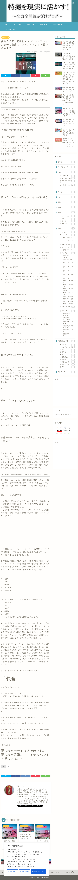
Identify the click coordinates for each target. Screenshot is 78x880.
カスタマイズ (12, 871)
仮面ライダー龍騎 (68, 303)
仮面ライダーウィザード (68, 267)
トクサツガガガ (66, 244)
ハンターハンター (66, 216)
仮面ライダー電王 (68, 299)
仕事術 (66, 349)
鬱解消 (66, 367)
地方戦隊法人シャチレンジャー (68, 318)
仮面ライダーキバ (68, 278)
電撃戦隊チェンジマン (68, 334)
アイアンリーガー (65, 167)
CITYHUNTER (66, 176)
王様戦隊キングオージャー (68, 326)
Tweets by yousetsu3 (63, 414)
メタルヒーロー (57, 24)
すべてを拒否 (24, 871)
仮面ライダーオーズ (68, 271)
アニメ (65, 172)
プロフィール (18, 24)
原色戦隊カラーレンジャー (68, 314)
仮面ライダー (31, 24)
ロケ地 (65, 192)
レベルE (66, 219)
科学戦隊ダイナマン (68, 330)
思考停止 (66, 352)
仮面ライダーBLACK (66, 256)
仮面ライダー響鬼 (68, 301)
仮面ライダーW (67, 260)
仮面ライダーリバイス (68, 293)
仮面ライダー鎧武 (68, 296)
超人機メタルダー (68, 250)
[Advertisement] (65, 393)
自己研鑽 (66, 359)
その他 (65, 162)
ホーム (7, 24)
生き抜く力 (65, 372)
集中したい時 (66, 364)
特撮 (66, 228)
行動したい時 (66, 362)
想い (65, 207)
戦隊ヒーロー (44, 24)
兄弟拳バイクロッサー (67, 307)
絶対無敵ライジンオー (67, 186)
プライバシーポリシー (11, 29)
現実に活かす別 (66, 341)
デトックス (66, 344)
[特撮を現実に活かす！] (39, 21)
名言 (65, 197)
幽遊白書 (66, 221)
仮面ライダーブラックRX (68, 289)
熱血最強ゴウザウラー (67, 181)
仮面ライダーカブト (68, 275)
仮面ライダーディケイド (68, 285)
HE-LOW (66, 232)
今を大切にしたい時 (67, 347)
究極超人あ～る (66, 223)
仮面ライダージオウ (68, 281)
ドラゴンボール (66, 178)
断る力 (66, 354)
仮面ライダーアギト (68, 263)
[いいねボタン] (3, 766)
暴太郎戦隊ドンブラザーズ (68, 322)
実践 (65, 202)
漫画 (65, 212)
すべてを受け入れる (38, 871)
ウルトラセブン (67, 237)
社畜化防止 (66, 357)
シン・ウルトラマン (68, 240)
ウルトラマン (66, 235)
